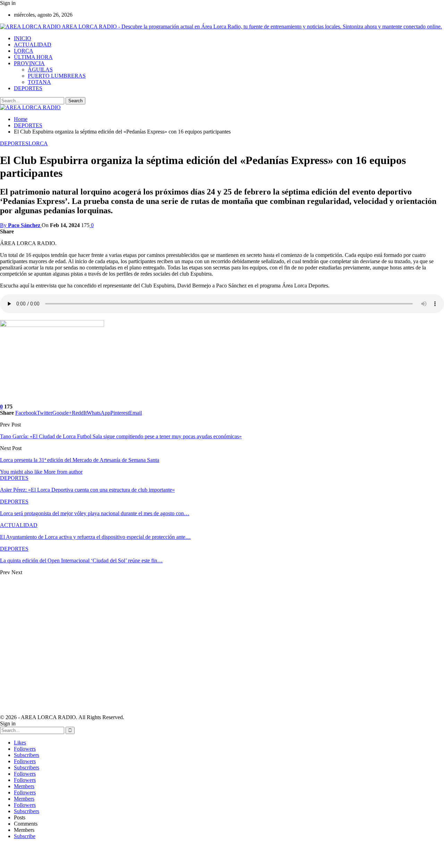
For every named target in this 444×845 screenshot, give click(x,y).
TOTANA (39, 82)
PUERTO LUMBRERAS (57, 76)
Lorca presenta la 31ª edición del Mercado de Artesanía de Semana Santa (79, 460)
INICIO (22, 38)
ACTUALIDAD (32, 45)
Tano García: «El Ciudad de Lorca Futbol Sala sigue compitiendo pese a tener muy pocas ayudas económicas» (121, 436)
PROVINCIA (29, 63)
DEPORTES (28, 88)
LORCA (23, 51)
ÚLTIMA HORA (33, 57)
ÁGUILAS (40, 69)
